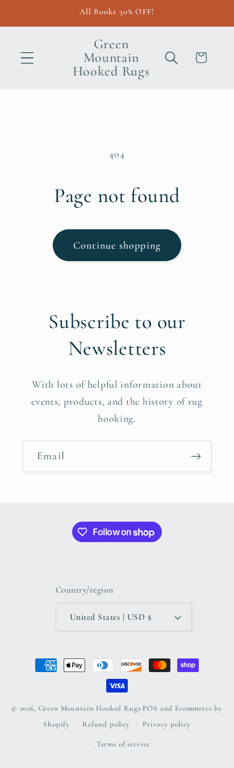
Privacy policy (167, 724)
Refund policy (106, 724)
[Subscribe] (196, 456)
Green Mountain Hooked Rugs (90, 708)
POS (150, 708)
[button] (27, 58)
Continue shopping (117, 245)
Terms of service (123, 744)
